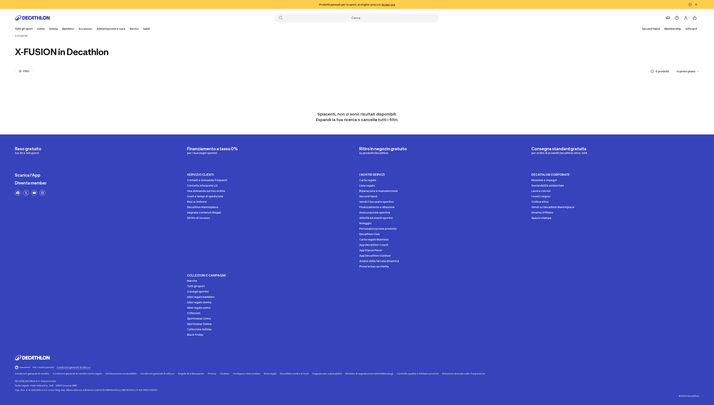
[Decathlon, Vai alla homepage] (32, 17)
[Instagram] (42, 193)
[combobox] (688, 71)
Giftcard (691, 28)
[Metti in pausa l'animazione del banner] (690, 4)
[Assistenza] (676, 17)
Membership (672, 28)
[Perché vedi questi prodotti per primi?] (652, 71)
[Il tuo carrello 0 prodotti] (694, 17)
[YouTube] (34, 193)
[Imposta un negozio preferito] (667, 17)
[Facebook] (18, 193)
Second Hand (651, 28)
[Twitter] (26, 193)
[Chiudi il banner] (696, 4)
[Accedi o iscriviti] (685, 17)
